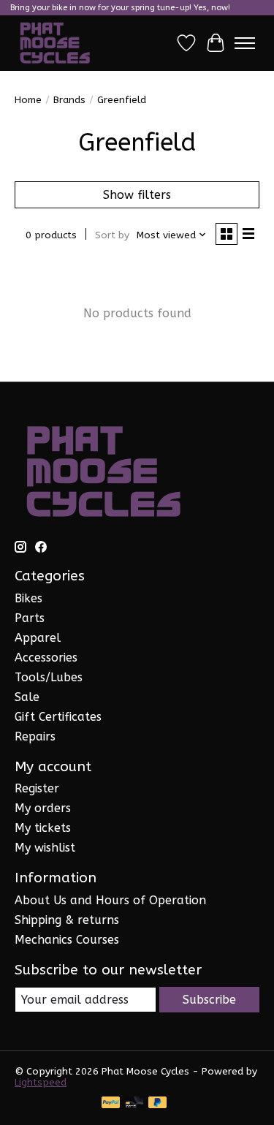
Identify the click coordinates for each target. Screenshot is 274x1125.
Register (37, 788)
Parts (30, 618)
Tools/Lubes (49, 677)
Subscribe (209, 1000)
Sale (27, 697)
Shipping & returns (67, 920)
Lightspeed (40, 1082)
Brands (69, 99)
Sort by (112, 235)
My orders (43, 808)
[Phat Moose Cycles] (55, 43)
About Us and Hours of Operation (110, 900)
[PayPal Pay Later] (157, 1103)
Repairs (35, 736)
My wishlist (45, 848)
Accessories (46, 657)
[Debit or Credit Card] (134, 1103)
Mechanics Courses (67, 940)
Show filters (137, 195)
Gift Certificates (58, 717)
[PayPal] (111, 1103)
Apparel (38, 638)
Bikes (28, 598)
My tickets (43, 828)
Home (28, 99)
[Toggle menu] (244, 43)
